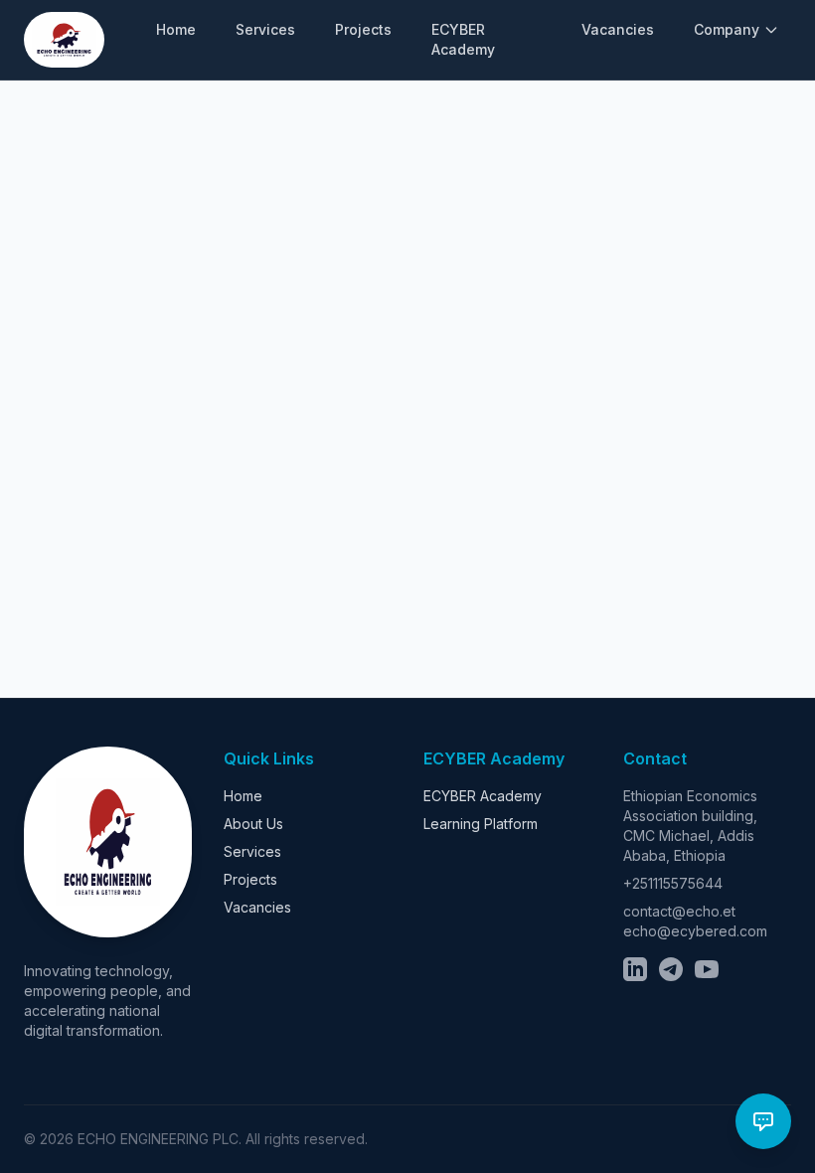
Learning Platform (480, 823)
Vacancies (617, 29)
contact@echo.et (679, 911)
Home (176, 29)
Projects (363, 29)
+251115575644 (673, 883)
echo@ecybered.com (695, 930)
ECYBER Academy (463, 39)
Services (265, 29)
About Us (253, 823)
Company (726, 29)
